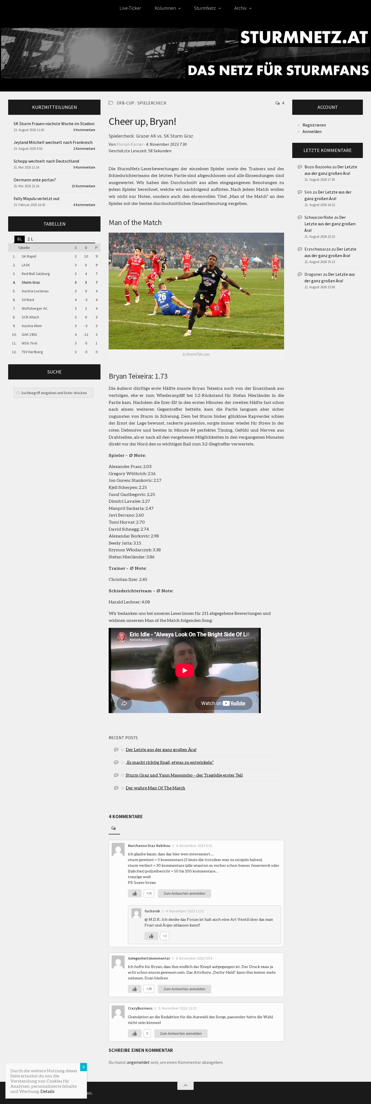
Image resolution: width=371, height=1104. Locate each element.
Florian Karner (130, 144)
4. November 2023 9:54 (194, 958)
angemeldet (138, 1062)
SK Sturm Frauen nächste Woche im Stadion (54, 123)
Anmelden (312, 131)
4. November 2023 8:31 (194, 845)
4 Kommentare (84, 205)
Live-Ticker (130, 8)
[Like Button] (135, 893)
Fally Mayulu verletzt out (37, 198)
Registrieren (314, 125)
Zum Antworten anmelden (184, 893)
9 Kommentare (84, 167)
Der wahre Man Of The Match (155, 787)
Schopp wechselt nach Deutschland (46, 161)
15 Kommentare (83, 186)
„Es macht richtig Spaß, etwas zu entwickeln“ (170, 762)
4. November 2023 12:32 (185, 911)
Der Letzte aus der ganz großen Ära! (161, 749)
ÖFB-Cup (125, 103)
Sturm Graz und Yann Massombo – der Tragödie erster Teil (184, 774)
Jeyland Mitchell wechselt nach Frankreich (53, 142)
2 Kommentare (84, 148)
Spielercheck (151, 103)
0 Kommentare (84, 130)
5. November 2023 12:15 (177, 1008)
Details (47, 1091)
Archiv (240, 8)
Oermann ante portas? (35, 179)
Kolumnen (165, 8)
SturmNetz (205, 8)
